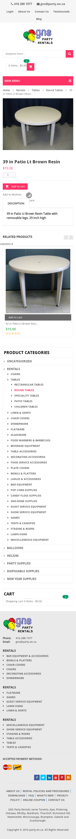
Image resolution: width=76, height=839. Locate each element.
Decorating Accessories (28, 457)
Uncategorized (19, 361)
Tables (36, 90)
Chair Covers (20, 418)
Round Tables (54, 90)
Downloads (16, 795)
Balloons (15, 548)
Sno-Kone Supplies (24, 501)
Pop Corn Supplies (24, 490)
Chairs (15, 374)
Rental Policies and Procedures (46, 791)
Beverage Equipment (25, 446)
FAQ (31, 795)
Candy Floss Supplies (26, 495)
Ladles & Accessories (26, 479)
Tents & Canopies (23, 523)
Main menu (12, 80)
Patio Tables (23, 401)
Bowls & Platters (23, 473)
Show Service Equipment (28, 512)
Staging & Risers (22, 528)
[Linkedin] (49, 777)
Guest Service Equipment (28, 506)
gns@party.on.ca (52, 4)
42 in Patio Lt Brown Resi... (22, 323)
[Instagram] (68, 777)
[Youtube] (56, 777)
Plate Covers (20, 468)
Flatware (18, 429)
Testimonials (61, 11)
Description (16, 203)
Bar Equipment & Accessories (27, 656)
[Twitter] (43, 777)
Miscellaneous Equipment (30, 539)
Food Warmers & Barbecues (30, 440)
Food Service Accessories (29, 462)
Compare (28, 195)
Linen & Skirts (21, 412)
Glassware (18, 435)
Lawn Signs (19, 534)
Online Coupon (34, 800)
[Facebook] (37, 777)
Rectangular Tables (29, 384)
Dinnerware (19, 423)
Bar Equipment (21, 484)
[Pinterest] (62, 777)
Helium (12, 556)
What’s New (45, 795)
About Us (24, 11)
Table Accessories (24, 451)
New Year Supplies (21, 579)
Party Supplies (19, 563)
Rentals (20, 90)
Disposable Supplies (23, 571)
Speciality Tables (26, 395)
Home (6, 90)
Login (9, 11)
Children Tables (26, 406)
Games (15, 517)
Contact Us (42, 11)
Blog (39, 19)
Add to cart (18, 186)
